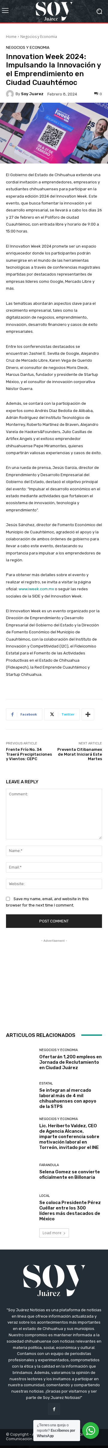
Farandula (49, 1165)
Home (11, 36)
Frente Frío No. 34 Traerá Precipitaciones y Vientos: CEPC (29, 754)
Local (44, 1195)
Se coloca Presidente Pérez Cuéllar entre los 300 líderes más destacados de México (70, 1211)
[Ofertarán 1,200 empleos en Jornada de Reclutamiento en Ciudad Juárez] (20, 1059)
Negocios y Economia (38, 36)
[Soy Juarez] (11, 94)
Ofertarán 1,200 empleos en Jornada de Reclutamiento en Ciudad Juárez (70, 1062)
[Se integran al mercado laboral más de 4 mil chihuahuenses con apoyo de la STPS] (20, 1095)
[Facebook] (54, 1409)
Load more (52, 1232)
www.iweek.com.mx (36, 589)
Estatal (46, 1083)
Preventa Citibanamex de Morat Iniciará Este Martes (79, 754)
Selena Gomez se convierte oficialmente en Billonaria (69, 1174)
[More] (88, 714)
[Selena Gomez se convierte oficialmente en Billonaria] (20, 1171)
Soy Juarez (32, 94)
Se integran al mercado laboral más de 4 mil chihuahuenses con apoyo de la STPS (67, 1098)
